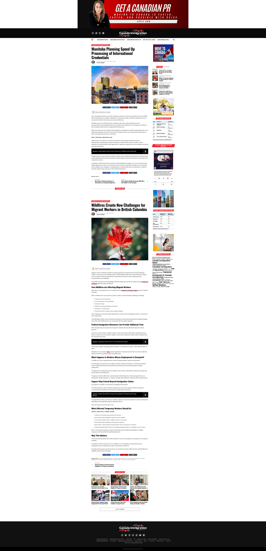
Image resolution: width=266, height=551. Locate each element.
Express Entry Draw (168, 270)
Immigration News (168, 277)
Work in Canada (165, 286)
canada (163, 259)
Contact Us (168, 541)
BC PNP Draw (158, 258)
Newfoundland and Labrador (161, 124)
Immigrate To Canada (141, 539)
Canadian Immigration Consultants (125, 541)
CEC (169, 269)
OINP (153, 282)
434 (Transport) (155, 224)
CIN (127, 458)
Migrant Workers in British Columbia (108, 459)
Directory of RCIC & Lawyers (149, 39)
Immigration (95, 459)
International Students (156, 278)
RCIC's (166, 283)
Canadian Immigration (119, 458)
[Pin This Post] (124, 107)
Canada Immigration (169, 259)
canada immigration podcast (159, 265)
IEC (156, 273)
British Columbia (161, 127)
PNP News (154, 283)
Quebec (163, 283)
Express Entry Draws (152, 539)
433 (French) (156, 226)
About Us (146, 541)
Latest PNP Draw (156, 280)
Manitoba (159, 130)
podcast (159, 283)
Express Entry (159, 270)
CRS (153, 270)
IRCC (162, 278)
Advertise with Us (160, 541)
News (171, 280)
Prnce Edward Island (162, 136)
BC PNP (154, 258)
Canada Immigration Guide (163, 39)
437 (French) (156, 217)
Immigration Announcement (102, 541)
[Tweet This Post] (115, 107)
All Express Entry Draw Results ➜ (161, 228)
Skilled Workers (131, 459)
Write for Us (152, 541)
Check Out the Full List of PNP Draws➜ (162, 139)
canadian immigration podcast (160, 269)
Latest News (167, 279)
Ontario (156, 282)
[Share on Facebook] (107, 107)
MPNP (168, 280)
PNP (119, 459)
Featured (131, 458)
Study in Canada (156, 286)
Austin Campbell (100, 62)
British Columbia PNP (156, 259)
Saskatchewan (171, 283)
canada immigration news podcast (161, 264)
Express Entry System (157, 272)
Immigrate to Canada (139, 458)
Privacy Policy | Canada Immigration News (134, 542)
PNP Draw (124, 459)
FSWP (153, 273)
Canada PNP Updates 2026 (164, 539)
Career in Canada (138, 541)
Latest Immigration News (158, 279)
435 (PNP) (155, 221)
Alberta (153, 257)
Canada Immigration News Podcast (117, 39)
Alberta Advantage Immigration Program (163, 257)
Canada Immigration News (102, 39)
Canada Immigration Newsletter (134, 39)
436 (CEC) (155, 219)
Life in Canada (113, 541)
